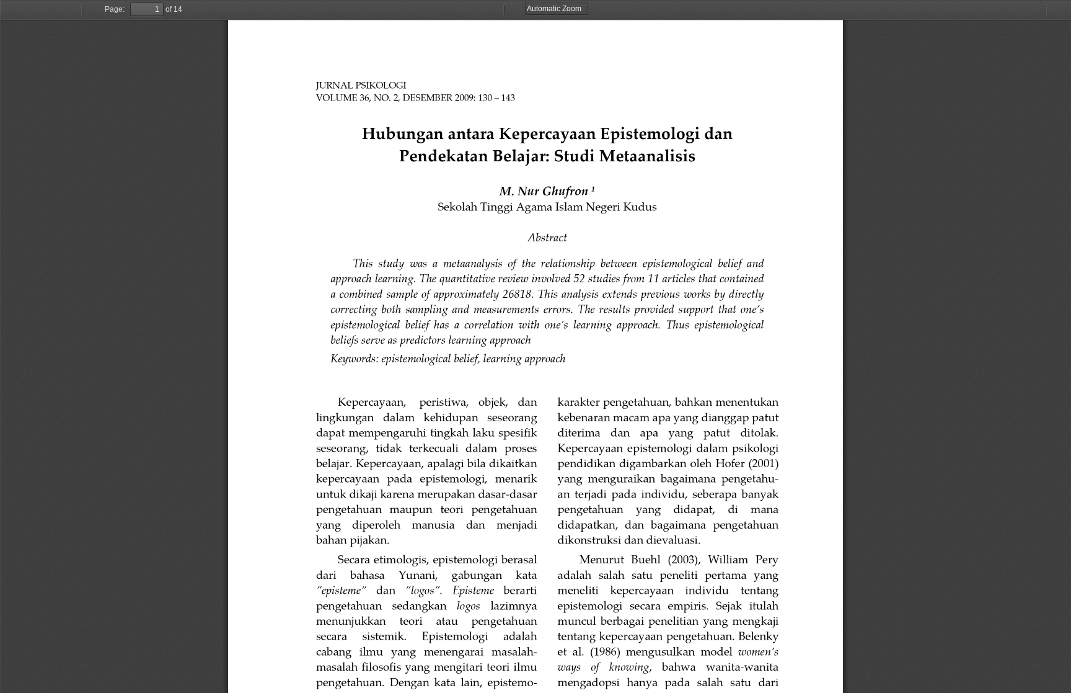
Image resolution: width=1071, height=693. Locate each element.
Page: (115, 9)
